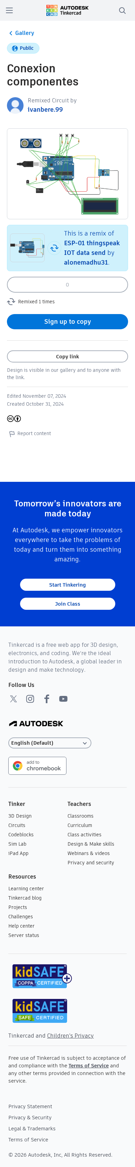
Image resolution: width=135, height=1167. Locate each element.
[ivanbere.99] (15, 105)
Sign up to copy (67, 321)
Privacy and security (91, 862)
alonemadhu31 (86, 262)
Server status (23, 935)
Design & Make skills (91, 843)
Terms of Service (89, 1065)
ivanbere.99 (45, 109)
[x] (13, 698)
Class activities (84, 834)
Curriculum (80, 825)
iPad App (18, 853)
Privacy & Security (30, 1117)
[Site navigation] (9, 10)
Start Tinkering (67, 584)
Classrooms (80, 815)
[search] (122, 10)
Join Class (67, 603)
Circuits (16, 825)
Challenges (20, 916)
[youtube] (63, 698)
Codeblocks (21, 834)
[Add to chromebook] (37, 765)
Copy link (67, 356)
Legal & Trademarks (32, 1128)
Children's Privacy (70, 1036)
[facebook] (47, 698)
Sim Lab (17, 843)
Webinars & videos (89, 853)
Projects (17, 907)
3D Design (20, 815)
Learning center (26, 888)
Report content (34, 433)
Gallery (24, 33)
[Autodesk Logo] (36, 724)
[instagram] (30, 698)
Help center (21, 925)
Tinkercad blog (25, 897)
